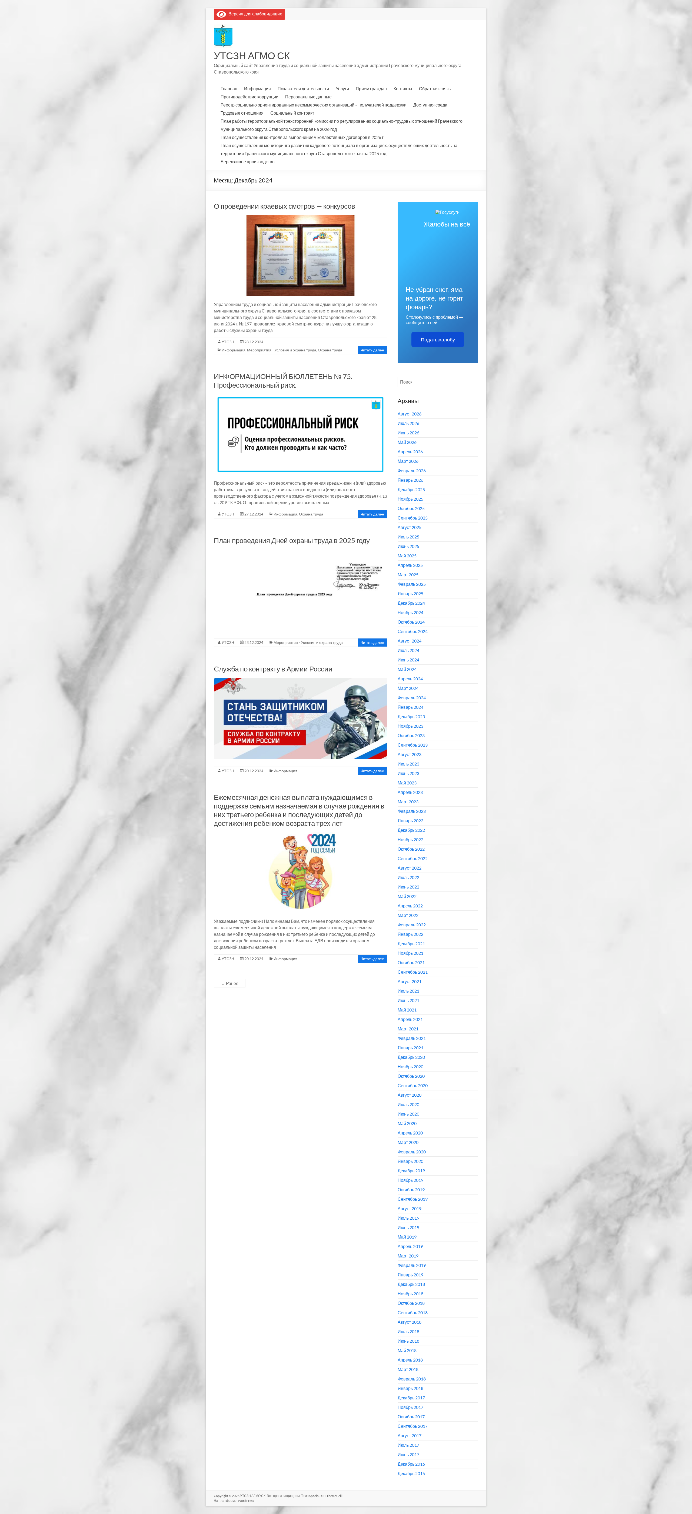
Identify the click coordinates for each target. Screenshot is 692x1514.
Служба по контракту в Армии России (273, 668)
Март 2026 (408, 461)
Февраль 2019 (412, 1265)
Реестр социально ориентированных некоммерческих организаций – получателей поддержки (314, 104)
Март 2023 (408, 801)
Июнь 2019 (408, 1227)
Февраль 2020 (412, 1151)
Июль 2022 (408, 877)
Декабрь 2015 (411, 1473)
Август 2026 (409, 413)
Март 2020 (408, 1142)
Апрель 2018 (410, 1359)
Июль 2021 (408, 990)
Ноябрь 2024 (410, 612)
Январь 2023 (410, 820)
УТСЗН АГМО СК (252, 55)
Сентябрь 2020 (413, 1085)
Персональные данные (308, 96)
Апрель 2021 (410, 1019)
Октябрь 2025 (411, 508)
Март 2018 (408, 1369)
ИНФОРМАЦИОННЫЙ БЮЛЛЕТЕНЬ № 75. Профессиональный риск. (283, 380)
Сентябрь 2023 (413, 744)
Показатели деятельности (303, 88)
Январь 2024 (410, 707)
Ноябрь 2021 (410, 953)
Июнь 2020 (408, 1113)
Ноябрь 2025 (410, 498)
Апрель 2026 (410, 451)
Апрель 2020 (410, 1132)
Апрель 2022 (410, 905)
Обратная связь (435, 88)
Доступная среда (430, 104)
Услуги (342, 88)
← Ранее (229, 983)
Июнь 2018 (408, 1340)
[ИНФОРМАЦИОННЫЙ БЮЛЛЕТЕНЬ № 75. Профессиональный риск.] (300, 396)
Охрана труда (330, 350)
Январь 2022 (410, 934)
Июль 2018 (408, 1331)
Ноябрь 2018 (410, 1293)
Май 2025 (407, 555)
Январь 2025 (410, 593)
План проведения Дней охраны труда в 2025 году (292, 540)
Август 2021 (409, 981)
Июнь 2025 (408, 546)
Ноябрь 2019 (410, 1180)
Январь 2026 (410, 480)
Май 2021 (407, 1009)
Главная (229, 88)
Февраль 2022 (412, 924)
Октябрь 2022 (411, 848)
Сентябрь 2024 (413, 631)
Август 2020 (409, 1094)
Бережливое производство (248, 161)
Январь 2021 (410, 1047)
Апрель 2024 (410, 678)
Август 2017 (409, 1435)
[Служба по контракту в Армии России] (300, 680)
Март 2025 (408, 574)
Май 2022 (407, 896)
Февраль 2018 (412, 1378)
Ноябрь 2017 (410, 1407)
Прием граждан (371, 88)
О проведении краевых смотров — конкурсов (284, 206)
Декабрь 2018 (411, 1284)
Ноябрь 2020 (410, 1066)
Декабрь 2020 (411, 1057)
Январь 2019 (410, 1274)
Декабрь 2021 (411, 943)
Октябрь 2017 (411, 1416)
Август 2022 (409, 867)
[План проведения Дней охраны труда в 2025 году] (300, 552)
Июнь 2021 (408, 1000)
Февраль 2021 (412, 1038)
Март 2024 (408, 688)
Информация (257, 88)
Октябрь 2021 (411, 962)
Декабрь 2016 (411, 1463)
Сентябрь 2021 (413, 971)
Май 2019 (407, 1236)
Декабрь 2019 (411, 1170)
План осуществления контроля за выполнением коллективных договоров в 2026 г (302, 137)
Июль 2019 (408, 1217)
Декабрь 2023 (411, 716)
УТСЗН (228, 342)
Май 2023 (407, 782)
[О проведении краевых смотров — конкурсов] (300, 217)
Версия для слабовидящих (254, 13)
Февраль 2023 (412, 811)
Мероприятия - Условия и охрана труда (281, 350)
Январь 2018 (410, 1388)
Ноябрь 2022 (410, 839)
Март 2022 (408, 915)
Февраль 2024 (412, 697)
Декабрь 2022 (411, 830)
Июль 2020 (408, 1104)
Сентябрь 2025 (413, 517)
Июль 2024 (408, 650)
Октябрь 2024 (411, 621)
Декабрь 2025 (411, 489)
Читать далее (372, 350)
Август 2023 (409, 754)
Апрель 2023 (410, 792)
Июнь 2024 (408, 659)
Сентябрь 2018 (413, 1312)
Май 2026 (407, 442)
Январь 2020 (410, 1161)
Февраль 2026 (412, 470)
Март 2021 (408, 1028)
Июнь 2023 (408, 773)
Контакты (403, 88)
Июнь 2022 (408, 886)
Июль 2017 (408, 1445)
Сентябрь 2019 (413, 1199)
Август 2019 (409, 1208)
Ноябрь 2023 (410, 725)
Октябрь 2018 (411, 1303)
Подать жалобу (438, 339)
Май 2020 (407, 1123)
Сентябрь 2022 (413, 858)
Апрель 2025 (410, 565)
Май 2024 (407, 669)
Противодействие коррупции (249, 96)
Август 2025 (409, 527)
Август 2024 (409, 640)
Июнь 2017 (408, 1454)
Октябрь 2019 (411, 1189)
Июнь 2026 (408, 432)
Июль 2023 (408, 763)
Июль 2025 (408, 536)
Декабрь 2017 (411, 1397)
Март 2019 (408, 1255)
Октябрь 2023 (411, 735)
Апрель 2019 (410, 1246)
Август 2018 (409, 1322)
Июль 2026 (408, 423)
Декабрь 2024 (411, 602)
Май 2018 (407, 1350)
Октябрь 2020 (411, 1076)
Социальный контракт (292, 112)
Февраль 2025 (412, 584)
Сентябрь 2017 (413, 1426)
